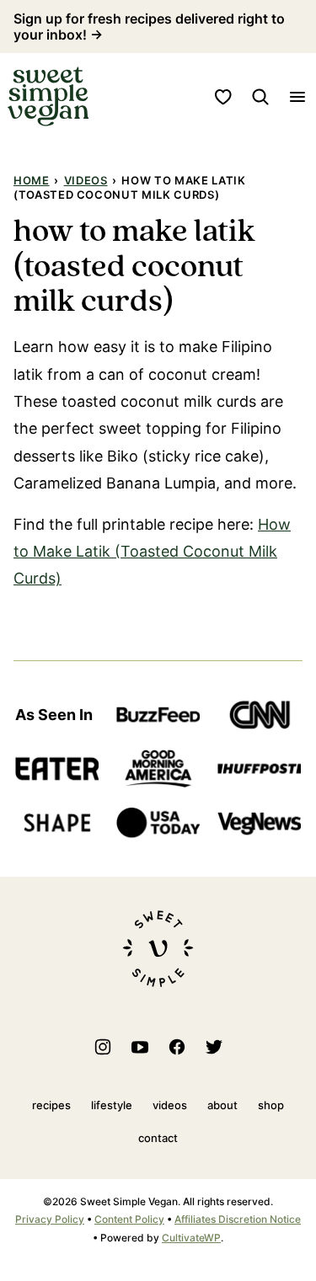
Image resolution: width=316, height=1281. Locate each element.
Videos (86, 180)
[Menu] (297, 96)
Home (31, 180)
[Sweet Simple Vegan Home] (48, 96)
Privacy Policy (49, 1219)
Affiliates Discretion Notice (237, 1219)
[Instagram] (102, 1046)
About (222, 1105)
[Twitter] (214, 1046)
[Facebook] (176, 1046)
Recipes (51, 1105)
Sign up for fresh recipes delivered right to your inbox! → (149, 26)
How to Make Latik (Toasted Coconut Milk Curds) (152, 551)
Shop (271, 1105)
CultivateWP (191, 1237)
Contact (158, 1138)
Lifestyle (111, 1105)
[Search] (260, 96)
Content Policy (129, 1219)
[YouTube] (139, 1046)
